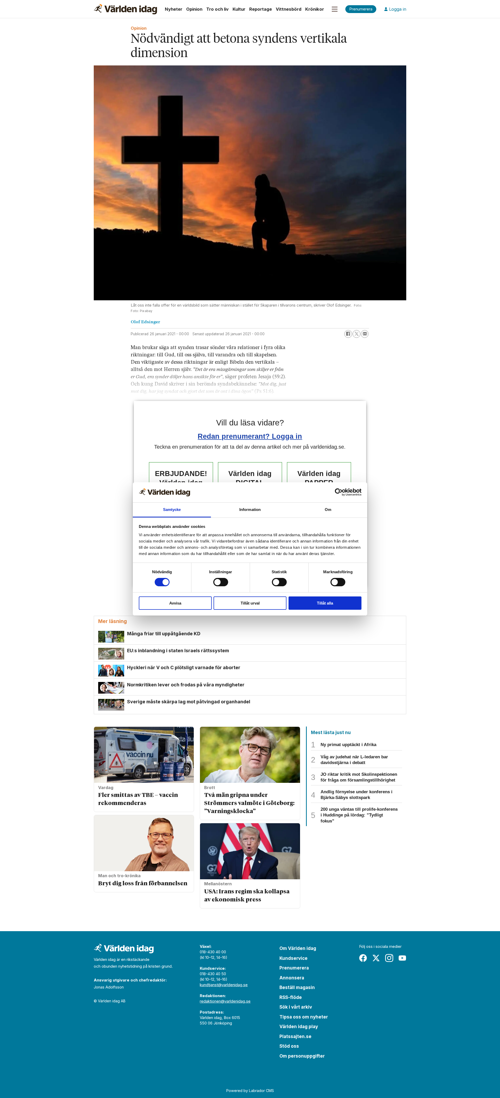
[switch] (220, 582)
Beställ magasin (297, 987)
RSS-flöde (290, 997)
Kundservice (293, 958)
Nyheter (173, 9)
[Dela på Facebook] (348, 334)
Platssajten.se (295, 1036)
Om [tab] (328, 509)
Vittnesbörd (288, 9)
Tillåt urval (250, 603)
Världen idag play (298, 1026)
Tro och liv (217, 9)
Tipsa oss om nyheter (303, 1017)
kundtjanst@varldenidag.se (224, 984)
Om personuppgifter (302, 1056)
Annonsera (291, 977)
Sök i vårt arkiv (295, 1007)
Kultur (239, 9)
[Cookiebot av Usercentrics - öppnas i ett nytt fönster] (338, 492)
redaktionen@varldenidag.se (225, 1001)
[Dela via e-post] (365, 334)
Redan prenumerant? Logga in (250, 436)
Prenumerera (294, 968)
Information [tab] (250, 509)
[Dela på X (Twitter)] (356, 334)
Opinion (194, 9)
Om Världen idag (297, 948)
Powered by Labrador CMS (250, 1090)
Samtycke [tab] (172, 509)
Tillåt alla (325, 603)
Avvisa (175, 603)
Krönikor (314, 9)
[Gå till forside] (125, 9)
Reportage (260, 9)
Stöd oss (289, 1046)
